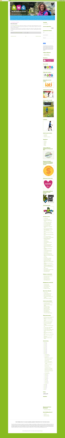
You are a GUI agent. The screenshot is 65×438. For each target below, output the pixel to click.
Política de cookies (46, 414)
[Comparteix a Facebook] (27, 32)
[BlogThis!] (25, 32)
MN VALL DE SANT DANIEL (31, 17)
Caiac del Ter (45, 240)
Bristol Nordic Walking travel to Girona (48, 318)
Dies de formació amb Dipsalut (49, 370)
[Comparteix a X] (26, 32)
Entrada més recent (13, 36)
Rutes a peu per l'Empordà (47, 295)
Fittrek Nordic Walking (47, 306)
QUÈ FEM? (29, 16)
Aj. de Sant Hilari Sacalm (47, 225)
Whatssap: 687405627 (47, 55)
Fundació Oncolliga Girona (47, 259)
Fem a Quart (45, 257)
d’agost (46, 374)
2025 (45, 343)
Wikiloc (45, 144)
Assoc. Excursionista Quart (47, 236)
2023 (45, 346)
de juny (46, 377)
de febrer (46, 381)
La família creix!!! (47, 360)
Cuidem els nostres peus (47, 136)
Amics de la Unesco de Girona (48, 228)
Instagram (45, 142)
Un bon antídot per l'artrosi (48, 359)
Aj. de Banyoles (46, 218)
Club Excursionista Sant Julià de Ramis (48, 247)
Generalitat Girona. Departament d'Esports (48, 263)
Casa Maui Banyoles (46, 285)
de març (46, 380)
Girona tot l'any (46, 292)
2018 (45, 352)
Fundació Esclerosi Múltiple (47, 258)
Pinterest (45, 143)
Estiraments (45, 135)
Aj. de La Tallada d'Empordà (47, 224)
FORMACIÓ (16, 19)
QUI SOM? (25, 16)
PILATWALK (12, 19)
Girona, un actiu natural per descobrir (47, 324)
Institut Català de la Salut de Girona (48, 269)
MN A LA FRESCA (18, 17)
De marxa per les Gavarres (48, 364)
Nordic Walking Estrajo (47, 270)
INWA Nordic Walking (46, 308)
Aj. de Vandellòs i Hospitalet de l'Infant (48, 226)
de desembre (46, 354)
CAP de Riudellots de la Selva (48, 242)
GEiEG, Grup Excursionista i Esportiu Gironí (48, 261)
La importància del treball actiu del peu (48, 326)
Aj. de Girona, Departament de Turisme (48, 221)
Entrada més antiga (38, 36)
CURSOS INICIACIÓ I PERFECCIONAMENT (40, 16)
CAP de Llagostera (46, 241)
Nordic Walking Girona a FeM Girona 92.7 (48, 334)
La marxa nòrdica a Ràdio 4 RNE (48, 327)
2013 (45, 388)
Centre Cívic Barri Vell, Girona (48, 244)
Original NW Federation (47, 311)
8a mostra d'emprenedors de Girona (48, 363)
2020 (45, 349)
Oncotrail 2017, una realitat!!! (48, 368)
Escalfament (45, 134)
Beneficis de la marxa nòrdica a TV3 (48, 317)
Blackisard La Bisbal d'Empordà (48, 275)
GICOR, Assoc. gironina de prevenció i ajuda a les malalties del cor (48, 265)
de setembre (46, 373)
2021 (45, 348)
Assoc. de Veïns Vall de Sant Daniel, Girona (48, 233)
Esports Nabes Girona (47, 276)
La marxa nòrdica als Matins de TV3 (48, 329)
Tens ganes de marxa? (48, 367)
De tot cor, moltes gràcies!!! (48, 361)
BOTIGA (33, 16)
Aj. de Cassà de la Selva (47, 219)
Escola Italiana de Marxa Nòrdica (48, 302)
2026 (45, 342)
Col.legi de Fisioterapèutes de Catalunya (48, 248)
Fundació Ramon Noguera (47, 260)
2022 (45, 347)
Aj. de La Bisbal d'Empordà (47, 223)
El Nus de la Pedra (46, 287)
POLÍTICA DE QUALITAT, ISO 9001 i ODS (49, 19)
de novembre (47, 355)
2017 (45, 353)
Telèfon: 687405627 (46, 54)
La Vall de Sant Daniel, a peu (47, 293)
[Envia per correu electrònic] (24, 32)
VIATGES (20, 19)
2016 (45, 384)
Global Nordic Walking (47, 307)
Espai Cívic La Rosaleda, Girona (48, 254)
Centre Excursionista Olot (47, 245)
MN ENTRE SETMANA (50, 16)
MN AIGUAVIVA (38, 17)
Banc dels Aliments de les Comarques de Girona (47, 239)
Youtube (45, 145)
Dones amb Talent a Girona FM (48, 321)
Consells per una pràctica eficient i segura (48, 320)
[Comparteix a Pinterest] (28, 32)
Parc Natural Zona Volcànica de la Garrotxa (48, 297)
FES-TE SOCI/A (33, 19)
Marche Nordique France (47, 309)
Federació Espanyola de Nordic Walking (48, 305)
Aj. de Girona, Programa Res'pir (48, 222)
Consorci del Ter (46, 252)
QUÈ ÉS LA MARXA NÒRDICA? (19, 16)
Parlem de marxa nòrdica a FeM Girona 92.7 (48, 336)
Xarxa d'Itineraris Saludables (47, 298)
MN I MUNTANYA (51, 17)
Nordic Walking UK (46, 310)
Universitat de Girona (46, 271)
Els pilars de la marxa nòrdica (48, 322)
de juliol (46, 375)
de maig (46, 378)
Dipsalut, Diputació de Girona (48, 253)
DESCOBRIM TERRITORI (44, 17)
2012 (45, 389)
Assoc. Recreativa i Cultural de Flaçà (48, 237)
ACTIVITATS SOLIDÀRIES (26, 19)
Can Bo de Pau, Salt (46, 284)
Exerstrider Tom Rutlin (47, 303)
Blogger (41, 430)
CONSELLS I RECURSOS (39, 19)
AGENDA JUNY (13, 17)
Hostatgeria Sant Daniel (47, 288)
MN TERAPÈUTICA (24, 17)
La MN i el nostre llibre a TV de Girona (48, 331)
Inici (25, 36)
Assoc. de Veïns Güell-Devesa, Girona (48, 231)
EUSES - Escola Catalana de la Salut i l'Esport (48, 256)
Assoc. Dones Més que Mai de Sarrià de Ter (48, 235)
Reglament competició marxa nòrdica (48, 338)
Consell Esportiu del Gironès (48, 251)
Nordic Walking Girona (16, 25)
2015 (45, 385)
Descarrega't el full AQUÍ (47, 409)
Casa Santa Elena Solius (47, 286)
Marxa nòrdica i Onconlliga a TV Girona (48, 333)
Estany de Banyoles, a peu (47, 294)
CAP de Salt (45, 243)
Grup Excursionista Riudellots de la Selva (48, 267)
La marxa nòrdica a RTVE (47, 328)
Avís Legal (45, 413)
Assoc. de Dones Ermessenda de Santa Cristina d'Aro (48, 229)
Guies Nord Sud (46, 268)
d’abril (46, 379)
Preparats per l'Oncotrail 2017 (49, 369)
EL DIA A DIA (12, 16)
